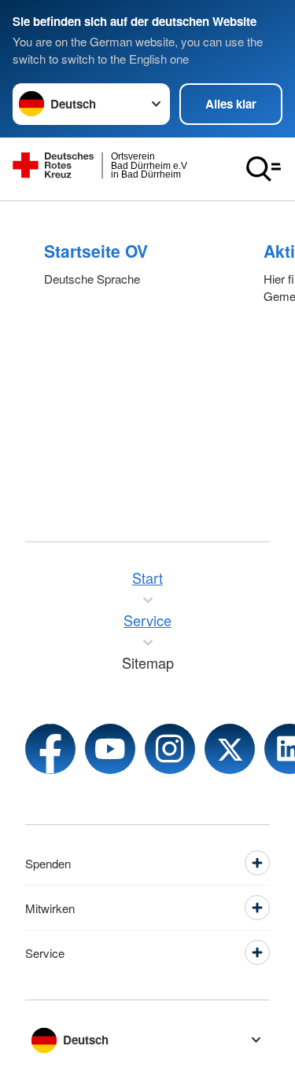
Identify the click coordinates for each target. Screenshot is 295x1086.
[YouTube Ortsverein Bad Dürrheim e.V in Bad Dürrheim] (110, 749)
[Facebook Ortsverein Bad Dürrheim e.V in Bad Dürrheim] (50, 749)
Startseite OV (96, 250)
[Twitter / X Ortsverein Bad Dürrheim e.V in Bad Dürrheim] (230, 749)
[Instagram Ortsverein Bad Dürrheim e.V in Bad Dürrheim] (170, 749)
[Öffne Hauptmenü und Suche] (263, 169)
